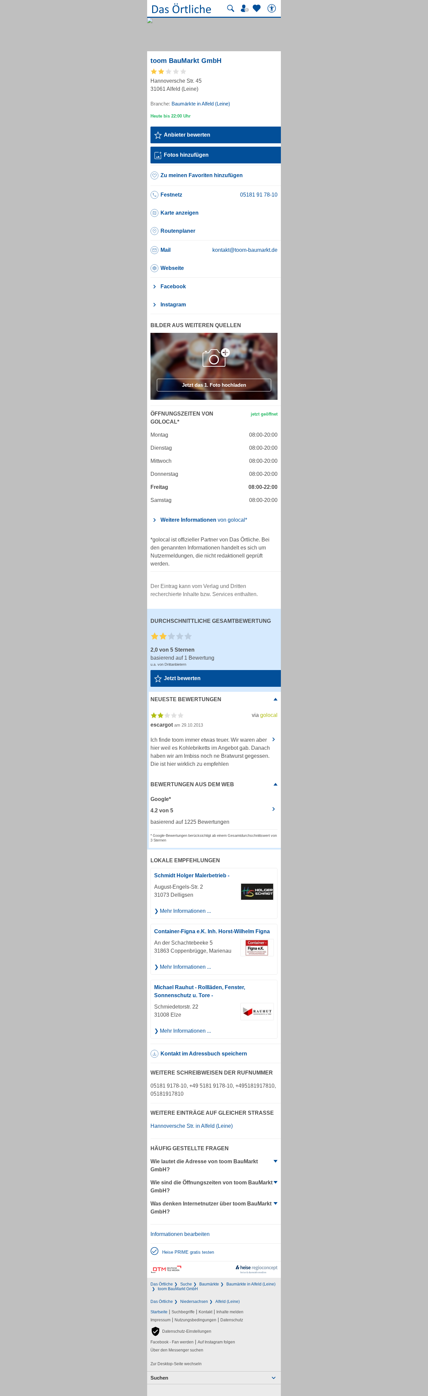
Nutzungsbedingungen (195, 1320)
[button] (180, 1331)
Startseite (159, 1312)
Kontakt (205, 1312)
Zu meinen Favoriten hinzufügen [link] (201, 175)
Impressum (160, 1320)
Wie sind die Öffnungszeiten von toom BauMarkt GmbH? (211, 1186)
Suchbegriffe (183, 1312)
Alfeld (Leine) (227, 1301)
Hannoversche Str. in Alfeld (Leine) (191, 1126)
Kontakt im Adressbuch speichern (203, 1053)
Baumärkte (209, 1284)
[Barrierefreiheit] (273, 8)
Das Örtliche (161, 1284)
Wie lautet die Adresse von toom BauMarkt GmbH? (204, 1165)
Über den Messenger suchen (176, 1350)
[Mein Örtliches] (246, 8)
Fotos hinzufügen (186, 155)
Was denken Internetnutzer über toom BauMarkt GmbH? (211, 1208)
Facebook (173, 286)
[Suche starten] (231, 8)
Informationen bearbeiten (180, 1234)
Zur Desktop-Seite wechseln (176, 1364)
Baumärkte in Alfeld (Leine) (251, 1284)
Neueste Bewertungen (185, 699)
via (265, 715)
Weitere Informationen (203, 520)
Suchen (159, 1378)
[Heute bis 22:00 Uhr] (170, 116)
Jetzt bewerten (182, 678)
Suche (186, 1284)
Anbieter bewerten (187, 135)
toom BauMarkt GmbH (178, 1289)
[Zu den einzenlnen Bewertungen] (168, 73)
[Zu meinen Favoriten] (257, 8)
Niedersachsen (194, 1301)
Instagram (173, 304)
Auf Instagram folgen (216, 1342)
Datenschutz (231, 1320)
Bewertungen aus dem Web (192, 784)
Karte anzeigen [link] (179, 213)
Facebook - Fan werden (172, 1342)
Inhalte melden (229, 1312)
